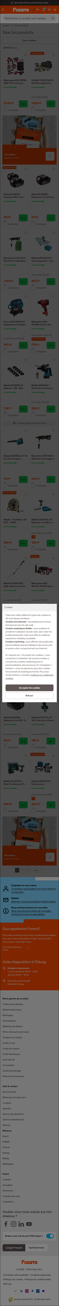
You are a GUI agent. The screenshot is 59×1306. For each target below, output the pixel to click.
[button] (29, 687)
